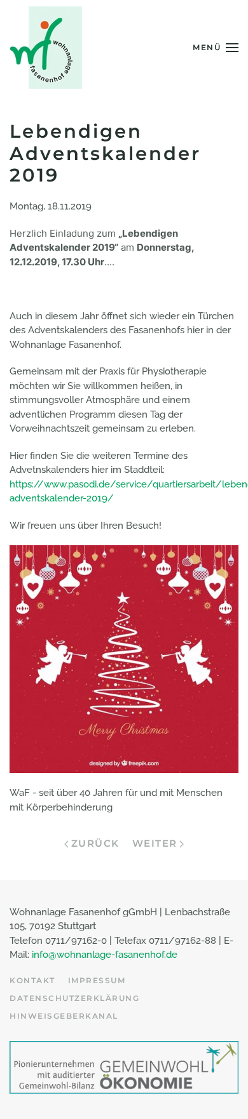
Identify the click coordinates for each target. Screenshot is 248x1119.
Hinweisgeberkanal (64, 1016)
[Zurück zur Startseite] (46, 47)
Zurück (95, 843)
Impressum (97, 980)
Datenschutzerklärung (74, 998)
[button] (215, 47)
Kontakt (32, 980)
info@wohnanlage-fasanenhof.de (104, 954)
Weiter (154, 843)
